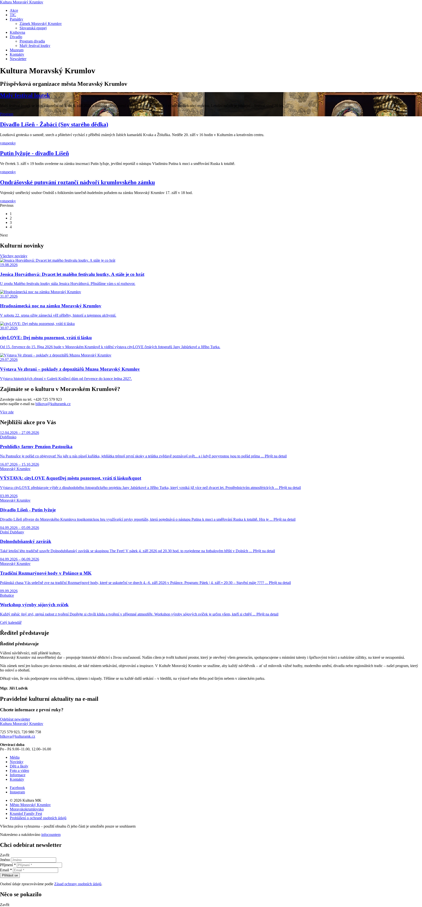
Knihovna (17, 32)
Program (6, 114)
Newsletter (18, 59)
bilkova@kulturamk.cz (53, 404)
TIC (13, 15)
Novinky (16, 762)
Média (15, 757)
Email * (6, 870)
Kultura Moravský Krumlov (21, 2)
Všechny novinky (13, 256)
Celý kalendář (10, 622)
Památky (16, 19)
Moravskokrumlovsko (27, 809)
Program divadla (32, 41)
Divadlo (16, 37)
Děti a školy (19, 766)
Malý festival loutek (25, 95)
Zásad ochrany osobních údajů (77, 884)
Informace (17, 775)
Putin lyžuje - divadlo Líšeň (34, 153)
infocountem (51, 834)
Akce (14, 10)
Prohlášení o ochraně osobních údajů (38, 818)
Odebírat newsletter (15, 719)
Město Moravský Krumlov (30, 805)
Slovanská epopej (33, 28)
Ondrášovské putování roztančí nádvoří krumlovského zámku (77, 182)
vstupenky (8, 143)
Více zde (7, 412)
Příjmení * (8, 865)
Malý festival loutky (35, 45)
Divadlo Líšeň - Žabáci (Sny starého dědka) (54, 124)
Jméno (5, 860)
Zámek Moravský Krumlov (41, 24)
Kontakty (17, 54)
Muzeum (16, 50)
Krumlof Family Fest (26, 813)
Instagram (17, 792)
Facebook (17, 788)
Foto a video (19, 770)
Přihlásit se (10, 875)
